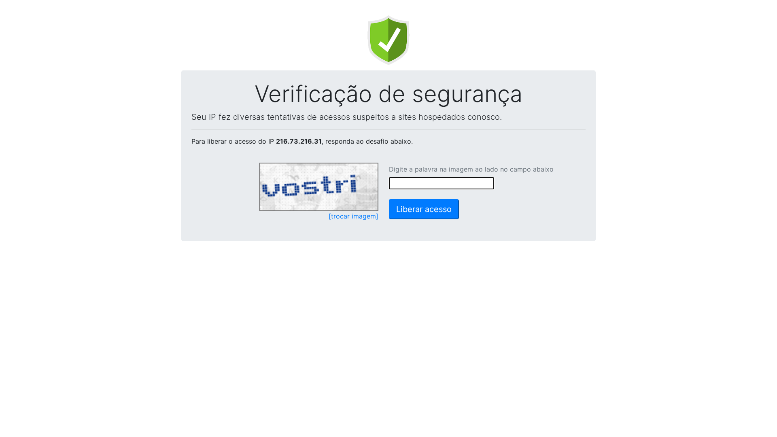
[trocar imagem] (353, 216)
